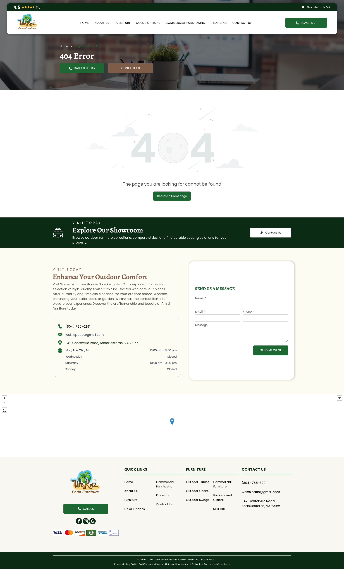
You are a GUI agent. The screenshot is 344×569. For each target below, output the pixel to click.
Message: (201, 325)
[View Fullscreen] (4, 410)
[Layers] (339, 398)
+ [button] (4, 398)
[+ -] (172, 425)
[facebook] (79, 521)
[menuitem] (85, 23)
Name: (199, 298)
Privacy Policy (122, 564)
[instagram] (86, 521)
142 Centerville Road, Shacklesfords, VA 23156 (102, 343)
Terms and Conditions (217, 564)
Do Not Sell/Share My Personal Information (155, 564)
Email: (199, 312)
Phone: (247, 312)
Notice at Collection (192, 564)
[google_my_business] (92, 521)
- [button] (4, 402)
